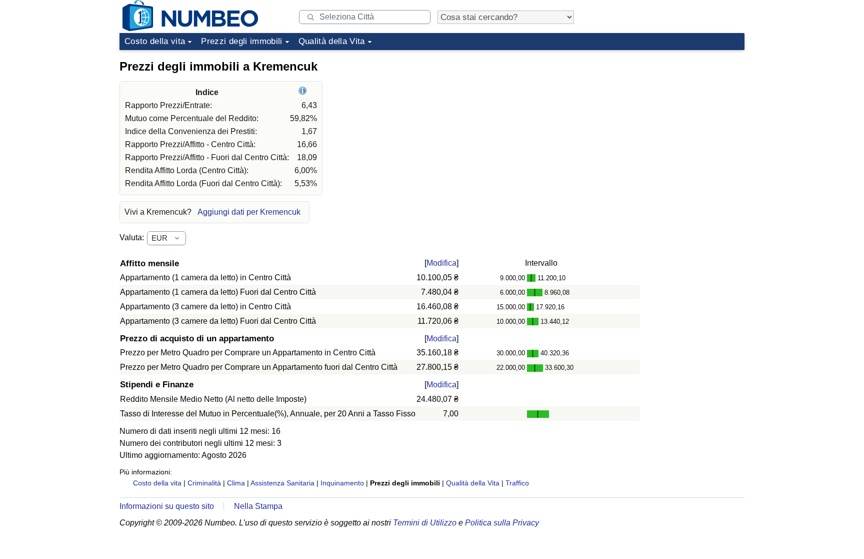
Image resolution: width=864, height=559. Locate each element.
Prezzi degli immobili (241, 41)
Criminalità (204, 483)
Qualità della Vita (331, 41)
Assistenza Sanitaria (282, 483)
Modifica (441, 263)
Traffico (517, 483)
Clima (236, 483)
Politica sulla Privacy (502, 522)
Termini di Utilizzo (424, 522)
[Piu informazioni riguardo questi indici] (303, 92)
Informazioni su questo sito (167, 506)
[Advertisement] (669, 117)
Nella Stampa (258, 506)
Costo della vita (154, 41)
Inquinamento (342, 483)
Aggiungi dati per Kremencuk (249, 212)
